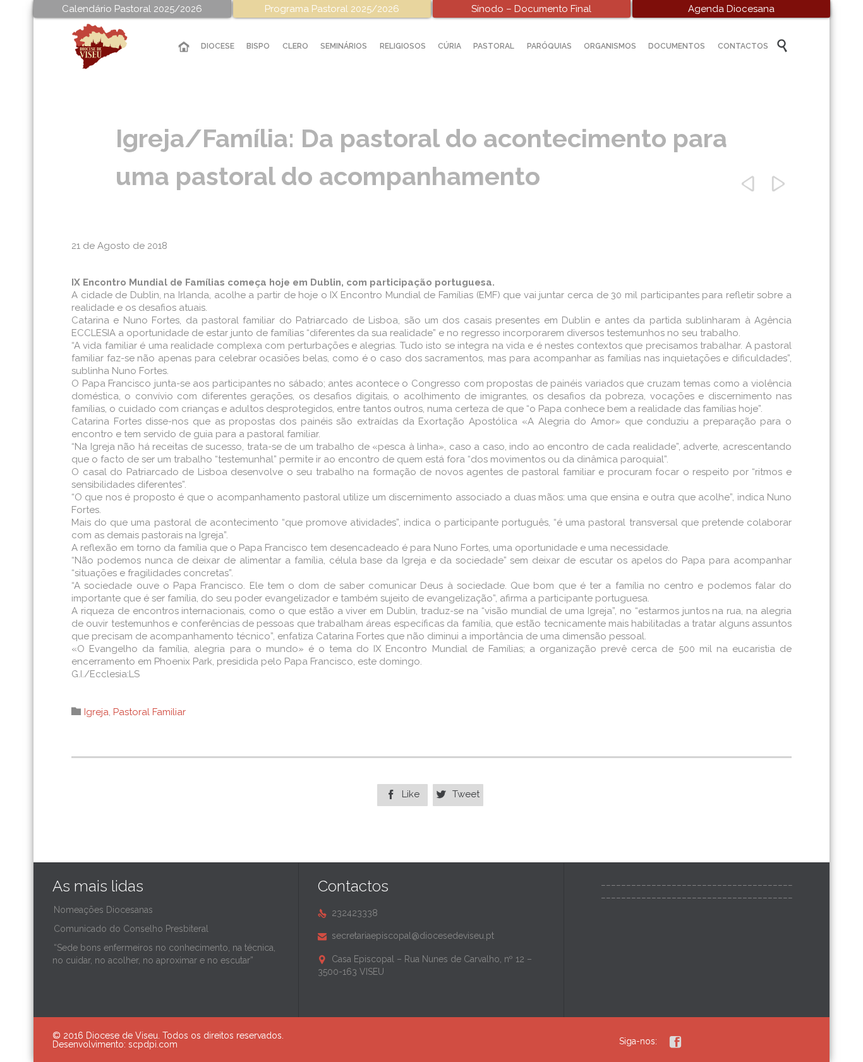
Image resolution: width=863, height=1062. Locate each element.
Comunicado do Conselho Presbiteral (131, 929)
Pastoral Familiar (149, 712)
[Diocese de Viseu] (109, 46)
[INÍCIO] (183, 47)
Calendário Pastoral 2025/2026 (132, 9)
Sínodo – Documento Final (531, 9)
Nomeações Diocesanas (103, 910)
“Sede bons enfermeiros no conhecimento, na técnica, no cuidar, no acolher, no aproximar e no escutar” (163, 954)
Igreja (96, 712)
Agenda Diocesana (731, 9)
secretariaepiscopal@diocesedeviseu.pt (406, 936)
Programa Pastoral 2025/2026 (332, 9)
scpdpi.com (153, 1044)
